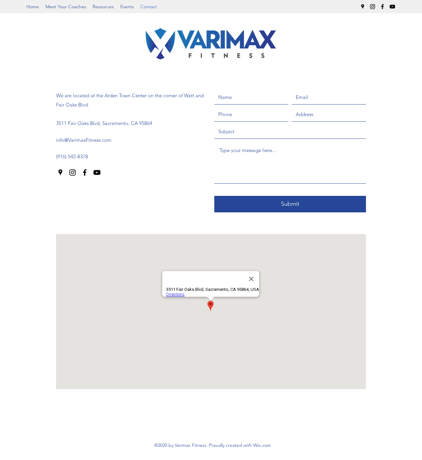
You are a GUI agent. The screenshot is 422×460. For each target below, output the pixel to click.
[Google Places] (362, 6)
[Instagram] (372, 6)
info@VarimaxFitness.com (83, 140)
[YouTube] (392, 6)
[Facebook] (382, 6)
